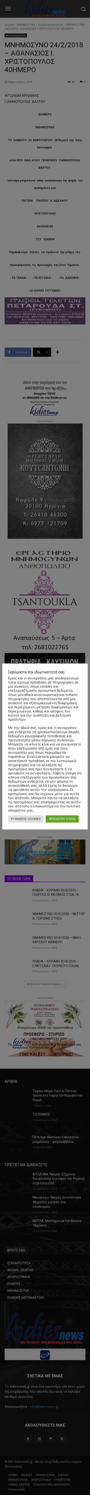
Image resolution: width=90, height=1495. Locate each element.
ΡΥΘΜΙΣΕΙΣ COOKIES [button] (26, 819)
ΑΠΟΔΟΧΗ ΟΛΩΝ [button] (62, 819)
